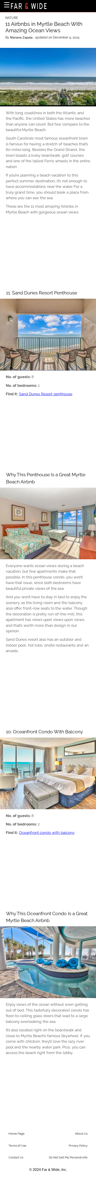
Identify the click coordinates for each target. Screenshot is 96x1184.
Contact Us (15, 1157)
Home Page (16, 1133)
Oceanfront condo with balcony (47, 832)
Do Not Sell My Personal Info (68, 1157)
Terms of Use (17, 1145)
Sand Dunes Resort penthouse (45, 394)
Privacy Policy (78, 1145)
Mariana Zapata (21, 37)
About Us (81, 1133)
